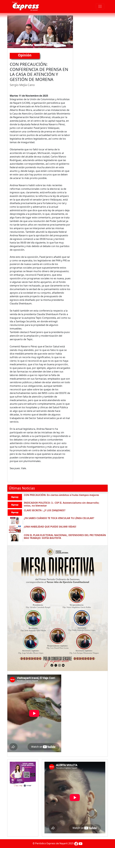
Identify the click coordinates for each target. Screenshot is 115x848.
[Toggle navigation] (100, 6)
